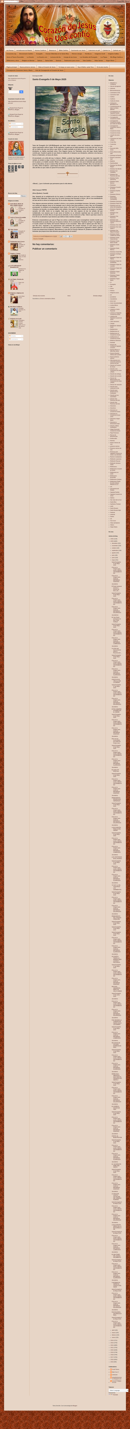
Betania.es (52, 50)
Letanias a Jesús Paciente (115, 310)
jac (111, 295)
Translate (115, 1394)
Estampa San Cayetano (114, 171)
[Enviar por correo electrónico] (64, 236)
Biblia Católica (63, 50)
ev (111, 282)
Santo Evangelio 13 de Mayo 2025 (116, 1084)
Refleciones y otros (13, 60)
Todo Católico (87, 60)
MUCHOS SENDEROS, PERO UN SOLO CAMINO (117, 989)
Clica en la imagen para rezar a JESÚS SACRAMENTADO (117, 570)
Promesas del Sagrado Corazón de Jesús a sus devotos (116, 453)
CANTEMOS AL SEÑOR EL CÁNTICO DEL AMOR (116, 1285)
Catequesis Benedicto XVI (114, 103)
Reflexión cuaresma (115, 459)
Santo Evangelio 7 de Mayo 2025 (117, 1260)
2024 (112, 1340)
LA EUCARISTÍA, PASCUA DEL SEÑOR (116, 829)
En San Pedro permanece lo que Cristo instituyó (116, 619)
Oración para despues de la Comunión (114, 392)
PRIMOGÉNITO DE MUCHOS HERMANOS (116, 799)
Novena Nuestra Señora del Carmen (115, 354)
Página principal (11, 67)
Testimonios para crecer (72, 60)
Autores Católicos (40, 50)
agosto (114, 553)
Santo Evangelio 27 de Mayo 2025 (116, 686)
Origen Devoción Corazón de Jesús (115, 430)
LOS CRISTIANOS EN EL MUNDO (117, 857)
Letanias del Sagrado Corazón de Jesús (116, 318)
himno (112, 288)
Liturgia (112, 323)
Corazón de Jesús (115, 131)
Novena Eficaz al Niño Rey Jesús (115, 350)
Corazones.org (11, 54)
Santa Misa (113, 502)
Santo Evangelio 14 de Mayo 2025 (116, 1051)
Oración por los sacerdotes (114, 396)
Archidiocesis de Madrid (24, 50)
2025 (112, 541)
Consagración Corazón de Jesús (115, 118)
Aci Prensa (9, 50)
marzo (114, 1332)
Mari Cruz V (115, 1372)
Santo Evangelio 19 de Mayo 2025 (116, 928)
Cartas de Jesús (114, 101)
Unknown (115, 1374)
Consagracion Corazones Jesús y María (115, 127)
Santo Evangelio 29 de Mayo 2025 (116, 626)
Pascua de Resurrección (114, 435)
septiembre (115, 550)
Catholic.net (117, 50)
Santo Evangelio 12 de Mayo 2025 (116, 1113)
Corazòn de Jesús (115, 133)
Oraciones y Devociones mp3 (115, 423)
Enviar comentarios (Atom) (47, 298)
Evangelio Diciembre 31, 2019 (22, 310)
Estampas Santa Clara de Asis (114, 238)
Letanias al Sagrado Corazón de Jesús (115, 313)
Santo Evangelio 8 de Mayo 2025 (117, 1232)
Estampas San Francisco (114, 217)
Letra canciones (114, 321)
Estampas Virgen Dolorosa (115, 272)
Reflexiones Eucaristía (113, 476)
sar (111, 518)
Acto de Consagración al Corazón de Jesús (49, 70)
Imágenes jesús (114, 292)
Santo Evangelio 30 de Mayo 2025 (116, 594)
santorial (112, 514)
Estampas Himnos (115, 194)
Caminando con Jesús (78, 50)
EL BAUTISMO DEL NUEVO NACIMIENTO (116, 1256)
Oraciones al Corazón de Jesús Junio (115, 415)
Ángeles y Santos (15, 253)
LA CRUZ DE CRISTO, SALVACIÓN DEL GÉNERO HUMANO (116, 1196)
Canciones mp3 (114, 94)
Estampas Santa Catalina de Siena (115, 234)
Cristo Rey (113, 142)
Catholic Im (106, 50)
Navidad (112, 342)
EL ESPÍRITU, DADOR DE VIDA (116, 1108)
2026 (112, 539)
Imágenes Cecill (100, 54)
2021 (112, 1347)
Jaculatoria (115, 584)
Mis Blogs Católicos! (16, 306)
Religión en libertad (28, 60)
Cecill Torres (115, 1369)
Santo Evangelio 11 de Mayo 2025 (116, 1141)
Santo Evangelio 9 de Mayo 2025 (117, 1202)
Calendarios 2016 (115, 92)
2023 (112, 1342)
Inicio (69, 295)
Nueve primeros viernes (27, 67)
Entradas (13, 123)
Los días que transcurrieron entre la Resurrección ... (117, 651)
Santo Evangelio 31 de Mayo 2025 (116, 563)
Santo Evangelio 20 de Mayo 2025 (116, 893)
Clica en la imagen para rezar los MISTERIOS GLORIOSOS (116, 672)
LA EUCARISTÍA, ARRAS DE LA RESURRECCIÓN (116, 1227)
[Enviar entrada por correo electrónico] (60, 236)
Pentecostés (113, 438)
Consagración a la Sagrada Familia (115, 112)
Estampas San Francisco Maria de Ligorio (115, 221)
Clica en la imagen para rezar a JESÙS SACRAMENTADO (117, 1296)
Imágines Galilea (113, 54)
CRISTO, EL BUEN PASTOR (117, 1136)
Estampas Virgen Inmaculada (115, 276)
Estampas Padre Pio (115, 203)
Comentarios (14, 127)
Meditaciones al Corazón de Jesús (115, 334)
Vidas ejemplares (115, 523)
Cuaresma (113, 144)
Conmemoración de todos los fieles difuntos (115, 108)
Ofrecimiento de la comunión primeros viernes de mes (115, 362)
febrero (114, 1335)
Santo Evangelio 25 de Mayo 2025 (116, 747)
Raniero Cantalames (116, 457)
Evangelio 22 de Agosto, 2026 (22, 232)
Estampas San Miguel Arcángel (114, 231)
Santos (112, 516)
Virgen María (110, 60)
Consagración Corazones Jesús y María (19, 70)
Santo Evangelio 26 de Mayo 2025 (116, 716)
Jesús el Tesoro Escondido (15, 57)
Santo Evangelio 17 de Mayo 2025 (116, 966)
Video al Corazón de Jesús (46, 67)
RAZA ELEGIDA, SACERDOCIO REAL (116, 1313)
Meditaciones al (114, 331)
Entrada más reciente (39, 295)
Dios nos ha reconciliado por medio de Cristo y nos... (116, 741)
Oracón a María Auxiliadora (114, 426)
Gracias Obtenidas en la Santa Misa (57, 54)
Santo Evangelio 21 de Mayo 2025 (116, 862)
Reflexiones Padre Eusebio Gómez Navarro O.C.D (115, 483)
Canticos (112, 99)
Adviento (112, 88)
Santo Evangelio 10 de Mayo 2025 (116, 1171)
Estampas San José (115, 225)
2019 (112, 1352)
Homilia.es (88, 54)
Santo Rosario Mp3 (115, 510)
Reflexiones (113, 466)
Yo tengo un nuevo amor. (66, 67)
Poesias (112, 440)
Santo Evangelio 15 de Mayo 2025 (116, 1028)
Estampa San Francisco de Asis (115, 175)
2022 (112, 1345)
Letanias (112, 307)
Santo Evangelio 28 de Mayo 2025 (116, 657)
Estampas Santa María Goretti (114, 241)
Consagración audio (115, 115)
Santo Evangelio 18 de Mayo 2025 (116, 934)
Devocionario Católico (26, 54)
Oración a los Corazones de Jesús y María (116, 370)
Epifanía (112, 161)
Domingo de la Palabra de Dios (22, 270)
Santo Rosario (114, 508)
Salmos (39, 60)
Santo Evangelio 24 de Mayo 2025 (116, 775)
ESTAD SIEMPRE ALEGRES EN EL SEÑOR (116, 710)
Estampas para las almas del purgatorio (116, 206)
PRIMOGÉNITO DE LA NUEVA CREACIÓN (116, 918)
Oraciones (113, 406)
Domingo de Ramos (115, 155)
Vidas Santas (98, 60)
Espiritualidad (114, 163)
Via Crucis (113, 520)
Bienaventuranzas (115, 90)
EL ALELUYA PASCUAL (115, 770)
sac (111, 486)
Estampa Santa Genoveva (114, 178)
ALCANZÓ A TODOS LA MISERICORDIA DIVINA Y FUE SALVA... (116, 959)
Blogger (75, 1405)
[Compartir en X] (68, 236)
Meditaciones (114, 329)
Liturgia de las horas (70, 57)
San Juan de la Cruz (115, 500)
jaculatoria (113, 297)
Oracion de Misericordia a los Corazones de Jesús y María (116, 380)
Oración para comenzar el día (114, 387)
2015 (112, 1362)
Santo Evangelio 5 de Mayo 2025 (117, 1318)
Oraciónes (113, 408)
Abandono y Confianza (113, 83)
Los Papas (103, 57)
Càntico (112, 96)
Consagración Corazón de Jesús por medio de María (115, 122)
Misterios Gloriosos (115, 340)
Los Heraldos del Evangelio (88, 57)
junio (113, 557)
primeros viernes (114, 446)
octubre (114, 548)
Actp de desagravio (115, 86)
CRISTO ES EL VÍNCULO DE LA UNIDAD (116, 681)
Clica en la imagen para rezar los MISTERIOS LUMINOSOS (116, 640)
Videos (112, 525)
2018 (112, 1354)
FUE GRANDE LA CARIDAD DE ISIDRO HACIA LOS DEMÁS (116, 1022)
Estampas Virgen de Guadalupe (115, 261)
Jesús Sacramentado (116, 303)
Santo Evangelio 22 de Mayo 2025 (116, 834)
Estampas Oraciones (116, 201)
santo (111, 506)
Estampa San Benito (115, 169)
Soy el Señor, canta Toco (86, 67)
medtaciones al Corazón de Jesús (115, 337)
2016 (112, 1359)
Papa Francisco (114, 433)
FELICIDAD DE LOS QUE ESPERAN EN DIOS (116, 1045)
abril (113, 1330)
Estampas (113, 185)
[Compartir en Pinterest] (72, 236)
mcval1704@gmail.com (116, 1381)
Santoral (58, 60)
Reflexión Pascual (115, 461)
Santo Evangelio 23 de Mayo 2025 (116, 805)
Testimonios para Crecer (17, 241)
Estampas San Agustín (114, 213)
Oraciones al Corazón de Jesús (115, 410)
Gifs (111, 286)
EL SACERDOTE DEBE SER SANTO (116, 1165)
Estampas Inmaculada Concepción (113, 198)
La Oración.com (42, 57)
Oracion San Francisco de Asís (115, 399)
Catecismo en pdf (94, 50)
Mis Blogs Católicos (116, 57)
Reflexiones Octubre (115, 479)
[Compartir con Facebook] (70, 236)
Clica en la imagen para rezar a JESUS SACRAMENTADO (117, 1266)
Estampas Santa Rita (116, 252)
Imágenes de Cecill (15, 318)
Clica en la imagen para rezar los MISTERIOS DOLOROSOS (116, 609)
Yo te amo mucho (102, 67)
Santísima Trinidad (115, 504)
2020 (112, 1350)
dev (111, 146)
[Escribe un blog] (66, 236)
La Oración (30, 57)
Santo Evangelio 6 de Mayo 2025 (117, 1290)
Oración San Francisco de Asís (115, 403)
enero (113, 1337)
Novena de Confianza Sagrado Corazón (115, 346)
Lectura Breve (114, 305)
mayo (113, 560)
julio (113, 555)
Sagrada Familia (114, 492)
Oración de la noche (115, 376)
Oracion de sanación (116, 384)
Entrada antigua (97, 295)
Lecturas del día (55, 57)
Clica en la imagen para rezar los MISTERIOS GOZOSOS (116, 578)
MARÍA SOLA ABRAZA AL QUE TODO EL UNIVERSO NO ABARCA (117, 1077)
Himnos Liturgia (77, 54)
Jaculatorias (113, 299)
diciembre (115, 543)
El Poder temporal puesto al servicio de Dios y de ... (117, 588)
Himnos (112, 290)
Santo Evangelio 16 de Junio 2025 (116, 995)
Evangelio (39, 54)
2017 (112, 1357)
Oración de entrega (115, 374)
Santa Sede (49, 60)
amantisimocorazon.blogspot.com (117, 1378)
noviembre (115, 545)
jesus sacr (113, 301)
